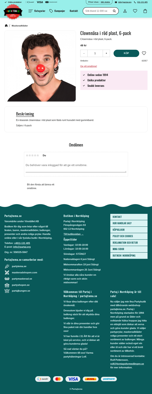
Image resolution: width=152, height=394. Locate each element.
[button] (37, 11)
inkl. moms (105, 2)
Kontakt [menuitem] (74, 11)
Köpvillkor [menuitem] (119, 230)
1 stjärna (27, 155)
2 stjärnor (29, 155)
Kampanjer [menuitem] (59, 11)
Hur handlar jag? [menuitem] (122, 223)
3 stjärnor (32, 155)
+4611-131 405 (22, 243)
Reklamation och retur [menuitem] (125, 242)
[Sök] (114, 11)
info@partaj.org (124, 2)
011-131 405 (142, 2)
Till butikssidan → (74, 234)
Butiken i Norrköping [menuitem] (124, 255)
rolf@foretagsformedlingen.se (127, 364)
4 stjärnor (35, 155)
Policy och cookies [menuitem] (123, 236)
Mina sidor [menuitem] (118, 249)
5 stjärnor (37, 155)
